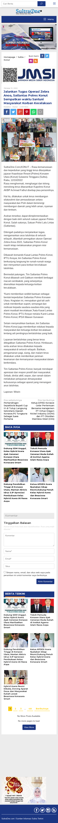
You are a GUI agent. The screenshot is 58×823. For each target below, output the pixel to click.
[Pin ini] (27, 112)
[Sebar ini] (7, 112)
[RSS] (35, 61)
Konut (15, 107)
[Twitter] (47, 56)
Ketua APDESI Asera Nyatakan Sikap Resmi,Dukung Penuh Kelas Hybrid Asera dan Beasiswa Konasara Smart (41, 655)
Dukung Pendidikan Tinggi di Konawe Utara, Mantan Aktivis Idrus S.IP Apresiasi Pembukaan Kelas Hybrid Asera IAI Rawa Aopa (15, 492)
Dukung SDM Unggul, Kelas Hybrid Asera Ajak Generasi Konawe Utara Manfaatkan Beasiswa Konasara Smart (16, 621)
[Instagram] (31, 61)
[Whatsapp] (33, 112)
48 (30, 708)
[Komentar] (40, 112)
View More (29, 727)
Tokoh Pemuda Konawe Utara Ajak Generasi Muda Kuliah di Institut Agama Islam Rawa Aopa (42, 454)
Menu (50, 19)
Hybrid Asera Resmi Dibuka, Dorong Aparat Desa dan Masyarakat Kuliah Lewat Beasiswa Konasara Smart (16, 692)
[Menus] (55, 3)
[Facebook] (42, 56)
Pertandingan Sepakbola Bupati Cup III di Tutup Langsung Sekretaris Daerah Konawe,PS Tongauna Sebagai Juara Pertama (16, 409)
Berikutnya (42, 708)
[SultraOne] (29, 11)
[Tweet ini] (13, 112)
